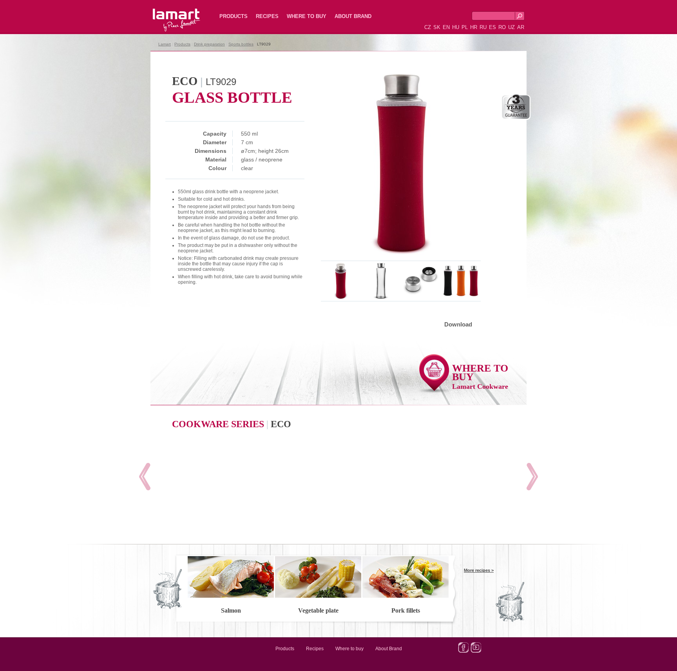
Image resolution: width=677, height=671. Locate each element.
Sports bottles (240, 44)
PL (465, 27)
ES (492, 27)
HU (455, 27)
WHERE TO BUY (480, 376)
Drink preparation (209, 44)
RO (502, 27)
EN (446, 27)
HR (473, 27)
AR (520, 27)
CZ (427, 27)
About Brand (353, 16)
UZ (511, 27)
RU (483, 27)
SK (436, 27)
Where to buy (306, 16)
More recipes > (479, 570)
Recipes (267, 16)
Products (233, 16)
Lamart (168, 14)
